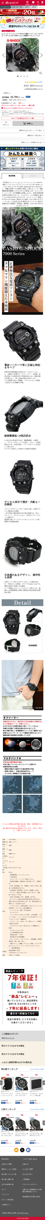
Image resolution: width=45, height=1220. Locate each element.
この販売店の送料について (33, 89)
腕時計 (27, 7)
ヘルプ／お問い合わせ (29, 1159)
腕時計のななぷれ (8, 1038)
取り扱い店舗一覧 (7, 1179)
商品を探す (5, 1159)
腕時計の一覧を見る (35, 135)
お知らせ (25, 1164)
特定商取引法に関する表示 (31, 1196)
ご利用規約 (26, 1179)
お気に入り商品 (7, 1164)
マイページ (5, 1194)
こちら (26, 1213)
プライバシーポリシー (29, 1184)
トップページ (5, 7)
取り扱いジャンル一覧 (9, 1174)
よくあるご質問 (27, 1169)
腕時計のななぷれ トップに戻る (30, 130)
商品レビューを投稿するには (31, 142)
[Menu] (2, 2)
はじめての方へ (27, 1174)
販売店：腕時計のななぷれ (33, 85)
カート (4, 1189)
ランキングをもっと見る (37, 1069)
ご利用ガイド (6, 1205)
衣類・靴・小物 (17, 7)
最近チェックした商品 (9, 1169)
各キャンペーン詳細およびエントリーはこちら (18, 108)
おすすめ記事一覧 (7, 1184)
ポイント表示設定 (7, 1199)
